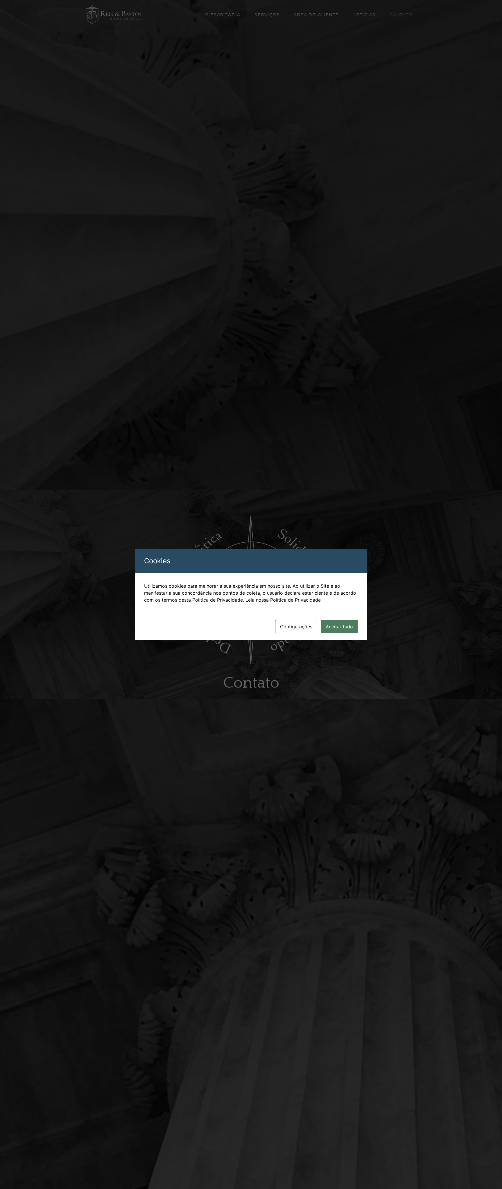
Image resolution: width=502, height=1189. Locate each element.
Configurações (296, 627)
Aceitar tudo (339, 627)
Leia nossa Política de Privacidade (283, 600)
